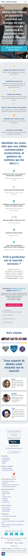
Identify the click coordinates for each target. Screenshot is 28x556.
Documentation (6, 493)
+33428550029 (15, 452)
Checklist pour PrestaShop (9, 486)
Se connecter (14, 435)
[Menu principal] (25, 2)
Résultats (4, 461)
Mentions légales (18, 543)
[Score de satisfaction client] (23, 343)
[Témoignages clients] (14, 339)
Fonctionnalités (6, 458)
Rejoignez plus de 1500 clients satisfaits (10, 342)
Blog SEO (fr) (5, 491)
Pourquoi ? (5, 498)
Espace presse (6, 511)
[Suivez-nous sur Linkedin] (6, 534)
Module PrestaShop (7, 468)
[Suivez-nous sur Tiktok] (16, 534)
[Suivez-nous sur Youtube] (11, 534)
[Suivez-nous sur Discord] (21, 534)
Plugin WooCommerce (7, 470)
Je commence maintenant (14, 305)
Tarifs (3, 463)
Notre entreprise (6, 509)
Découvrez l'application (14, 49)
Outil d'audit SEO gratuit (8, 481)
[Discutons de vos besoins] (3, 553)
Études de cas (5, 502)
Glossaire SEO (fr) (6, 496)
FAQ (3, 495)
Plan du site (14, 545)
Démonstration (6, 459)
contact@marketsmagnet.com (15, 448)
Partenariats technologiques (9, 516)
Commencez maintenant (14, 431)
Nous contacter (6, 507)
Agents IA (4, 483)
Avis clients (5, 500)
